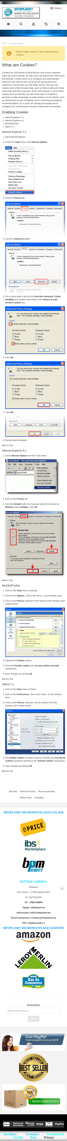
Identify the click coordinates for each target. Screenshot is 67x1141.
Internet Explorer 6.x (14, 120)
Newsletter (33, 1005)
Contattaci (39, 797)
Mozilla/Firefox (12, 123)
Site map (13, 791)
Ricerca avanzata (46, 791)
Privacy (49, 1137)
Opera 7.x (9, 127)
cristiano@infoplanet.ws (43, 917)
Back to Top (7, 445)
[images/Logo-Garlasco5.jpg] (21, 13)
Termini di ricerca (28, 791)
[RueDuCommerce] (33, 972)
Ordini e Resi (26, 797)
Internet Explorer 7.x (14, 117)
